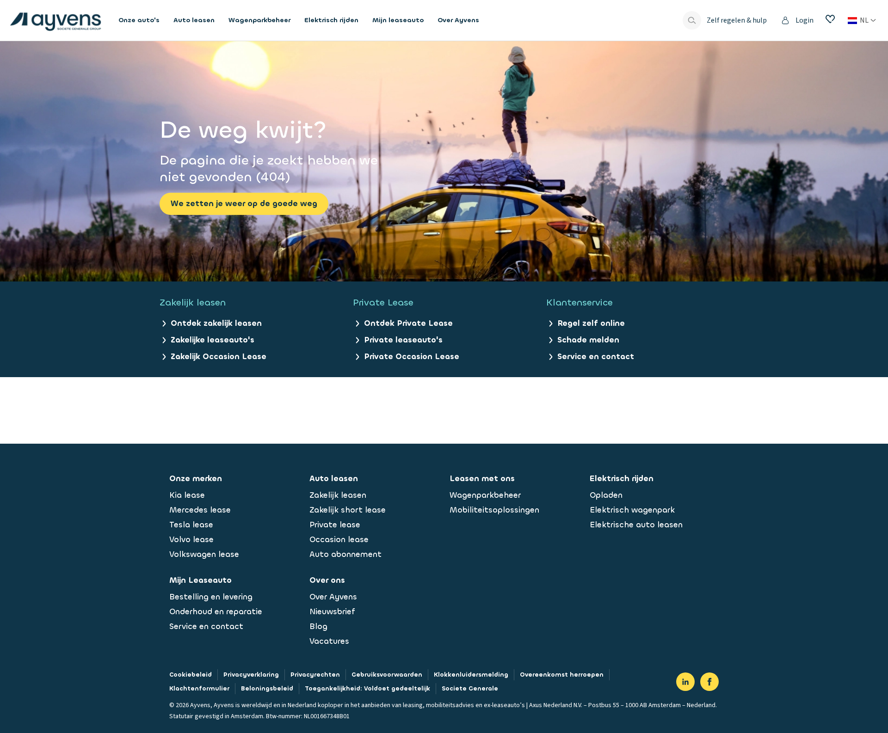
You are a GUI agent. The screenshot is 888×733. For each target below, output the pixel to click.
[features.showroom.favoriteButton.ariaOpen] (830, 18)
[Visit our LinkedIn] (685, 681)
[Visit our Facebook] (709, 681)
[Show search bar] (692, 20)
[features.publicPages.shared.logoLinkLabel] (55, 20)
